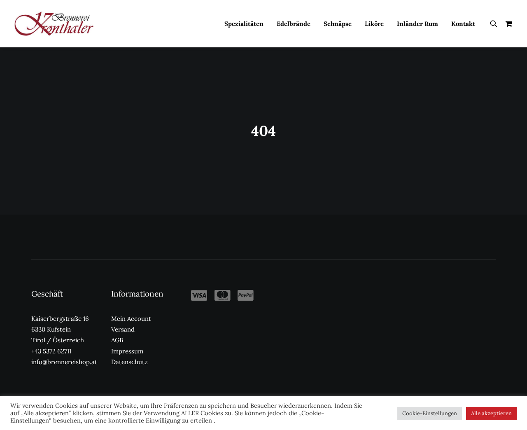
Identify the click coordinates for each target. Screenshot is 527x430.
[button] (495, 23)
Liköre (374, 24)
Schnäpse (338, 24)
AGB (117, 340)
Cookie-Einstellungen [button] (429, 413)
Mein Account (131, 318)
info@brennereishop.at (64, 362)
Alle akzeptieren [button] (491, 413)
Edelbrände (293, 24)
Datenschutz (129, 362)
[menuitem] (244, 23)
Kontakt (463, 24)
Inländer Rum (417, 24)
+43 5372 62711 (51, 351)
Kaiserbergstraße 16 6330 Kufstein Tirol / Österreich (60, 329)
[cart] (507, 23)
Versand (123, 329)
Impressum (127, 351)
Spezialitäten (244, 24)
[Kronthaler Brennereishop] (53, 23)
